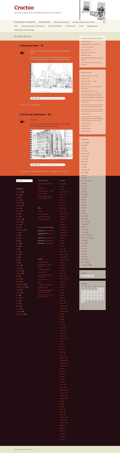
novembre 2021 (64, 232)
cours (82, 183)
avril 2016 (62, 379)
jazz (82, 210)
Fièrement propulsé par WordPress (23, 449)
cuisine (83, 186)
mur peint (83, 229)
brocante (83, 159)
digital (82, 191)
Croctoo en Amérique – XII (35, 114)
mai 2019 (62, 292)
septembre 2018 (64, 311)
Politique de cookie (92, 26)
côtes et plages (85, 180)
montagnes (84, 224)
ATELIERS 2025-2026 (44, 22)
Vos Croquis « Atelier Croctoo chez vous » (84, 22)
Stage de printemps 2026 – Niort (89, 76)
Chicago (55, 171)
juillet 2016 (62, 371)
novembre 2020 (64, 254)
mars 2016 (62, 382)
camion (83, 167)
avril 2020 (62, 268)
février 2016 (63, 385)
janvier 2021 (63, 251)
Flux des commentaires (44, 217)
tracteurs (83, 259)
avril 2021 (62, 243)
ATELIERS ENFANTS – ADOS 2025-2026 (24, 22)
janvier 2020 (63, 276)
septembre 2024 (64, 192)
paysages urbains (38, 171)
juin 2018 (62, 317)
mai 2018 (62, 319)
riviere (83, 254)
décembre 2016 (64, 357)
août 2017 (62, 341)
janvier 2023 (63, 211)
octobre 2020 (63, 257)
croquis (64, 171)
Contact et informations (55, 26)
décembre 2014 (64, 417)
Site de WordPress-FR (43, 219)
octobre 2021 (63, 235)
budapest (83, 161)
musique (83, 232)
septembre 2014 (64, 423)
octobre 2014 (63, 420)
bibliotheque (84, 153)
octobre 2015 (63, 395)
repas (82, 251)
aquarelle (83, 142)
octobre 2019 (63, 281)
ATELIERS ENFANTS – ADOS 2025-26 (90, 44)
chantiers (83, 172)
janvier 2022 (63, 227)
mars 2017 (62, 349)
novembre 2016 (64, 360)
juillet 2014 (62, 428)
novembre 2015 (64, 393)
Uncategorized (36, 105)
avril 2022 (62, 224)
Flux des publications (43, 214)
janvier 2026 (63, 183)
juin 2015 (62, 404)
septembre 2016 (64, 366)
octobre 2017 (63, 336)
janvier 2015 (63, 414)
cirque (82, 178)
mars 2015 (62, 409)
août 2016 (62, 368)
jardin (82, 205)
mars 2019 (62, 298)
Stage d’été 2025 (85, 84)
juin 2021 (62, 241)
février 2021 (63, 249)
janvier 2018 (63, 330)
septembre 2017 (64, 338)
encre (82, 197)
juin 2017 (62, 344)
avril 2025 (62, 189)
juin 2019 (62, 289)
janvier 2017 (63, 355)
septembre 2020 (64, 260)
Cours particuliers (85, 50)
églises (83, 194)
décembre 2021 (64, 230)
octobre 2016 (63, 363)
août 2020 (62, 262)
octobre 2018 (63, 308)
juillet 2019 (62, 287)
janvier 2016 (63, 387)
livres (82, 213)
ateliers (83, 145)
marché (83, 218)
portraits (83, 243)
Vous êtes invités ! (86, 123)
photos (83, 240)
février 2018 (63, 327)
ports (82, 246)
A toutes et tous (85, 78)
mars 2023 (62, 205)
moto (82, 227)
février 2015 (63, 412)
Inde (82, 199)
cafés (82, 164)
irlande (83, 202)
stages (83, 256)
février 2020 (63, 273)
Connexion (40, 211)
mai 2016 (62, 376)
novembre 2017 (64, 333)
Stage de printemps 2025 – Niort (89, 91)
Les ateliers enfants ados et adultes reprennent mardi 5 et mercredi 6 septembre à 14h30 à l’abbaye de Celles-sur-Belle (92, 118)
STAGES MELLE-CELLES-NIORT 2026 (24, 30)
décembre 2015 (64, 390)
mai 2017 (62, 346)
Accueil (81, 26)
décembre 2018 (64, 306)
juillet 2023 (62, 200)
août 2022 (62, 219)
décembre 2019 (64, 279)
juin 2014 (62, 431)
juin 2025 (62, 186)
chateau (83, 175)
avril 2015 (62, 406)
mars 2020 (62, 270)
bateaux (83, 151)
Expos (16, 26)
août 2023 (62, 197)
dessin (83, 189)
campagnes (84, 170)
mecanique (84, 221)
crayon (59, 171)
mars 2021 (62, 246)
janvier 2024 (63, 194)
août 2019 (62, 284)
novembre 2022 (64, 213)
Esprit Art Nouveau (86, 128)
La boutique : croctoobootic (61, 22)
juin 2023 (62, 202)
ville (67, 171)
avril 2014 (62, 436)
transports (46, 171)
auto (82, 148)
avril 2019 (62, 295)
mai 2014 (62, 433)
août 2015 (62, 401)
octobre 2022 (63, 216)
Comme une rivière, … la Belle (89, 81)
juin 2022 (62, 222)
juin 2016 (62, 374)
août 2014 (62, 425)
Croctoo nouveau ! (70, 26)
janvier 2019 (63, 303)
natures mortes (85, 235)
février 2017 (63, 352)
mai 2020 (62, 265)
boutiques (83, 156)
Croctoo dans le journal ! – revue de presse (33, 26)
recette (83, 248)
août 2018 (62, 314)
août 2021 (62, 238)
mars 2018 (62, 325)
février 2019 (63, 300)
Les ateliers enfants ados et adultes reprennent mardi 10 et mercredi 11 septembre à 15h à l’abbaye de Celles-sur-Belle (92, 95)
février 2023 (63, 208)
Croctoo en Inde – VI (31, 45)
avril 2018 (62, 322)
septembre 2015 (64, 398)
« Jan (82, 305)
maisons (83, 216)
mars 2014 (62, 439)
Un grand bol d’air (85, 126)
